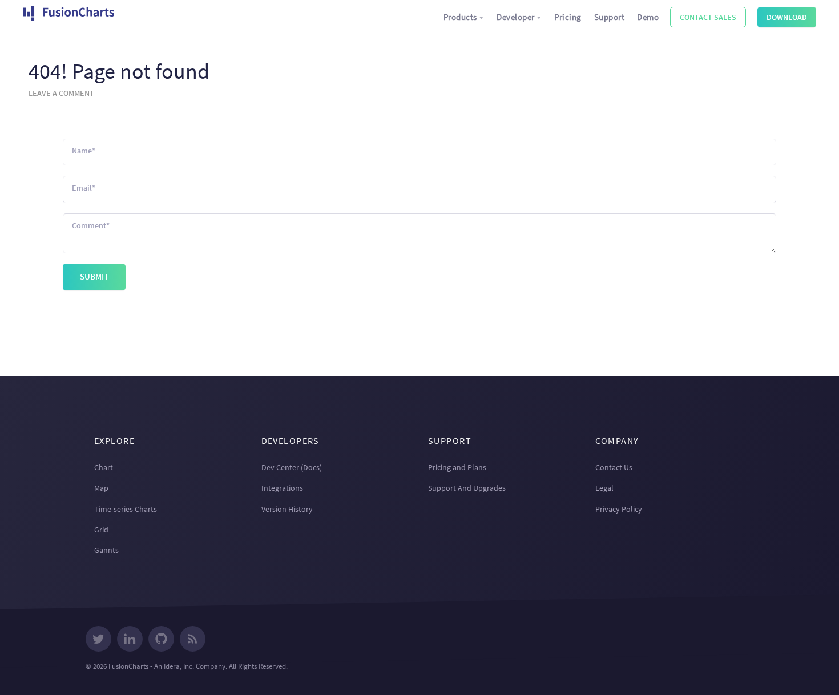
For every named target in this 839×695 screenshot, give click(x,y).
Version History (287, 509)
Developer (516, 16)
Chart (103, 467)
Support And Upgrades (467, 488)
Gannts (106, 550)
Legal (604, 488)
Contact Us (613, 467)
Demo (648, 16)
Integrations (282, 488)
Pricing (568, 16)
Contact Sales (708, 17)
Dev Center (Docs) (291, 467)
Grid (101, 529)
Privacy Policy (618, 509)
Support (609, 16)
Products (460, 16)
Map (101, 488)
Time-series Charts (125, 509)
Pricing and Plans (457, 467)
